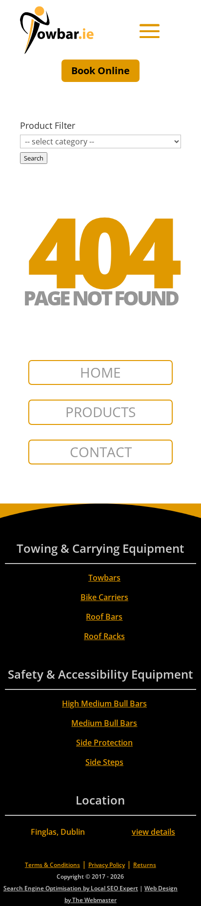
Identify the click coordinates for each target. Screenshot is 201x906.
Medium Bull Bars (104, 723)
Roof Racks (104, 636)
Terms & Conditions (52, 865)
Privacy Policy (106, 865)
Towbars (104, 577)
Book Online (100, 70)
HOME (100, 372)
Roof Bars (104, 616)
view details (153, 831)
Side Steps (104, 762)
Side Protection (104, 742)
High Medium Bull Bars (104, 703)
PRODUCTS (100, 412)
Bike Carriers (104, 597)
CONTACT (101, 452)
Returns (144, 865)
